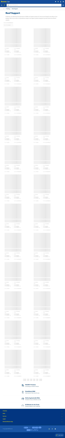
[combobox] (34, 5)
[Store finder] (58, 1)
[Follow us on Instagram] (49, 428)
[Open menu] (1, 5)
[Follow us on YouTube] (55, 428)
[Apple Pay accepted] (32, 430)
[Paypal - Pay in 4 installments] (28, 430)
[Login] (60, 1)
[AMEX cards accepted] (33, 427)
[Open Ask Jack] (4, 5)
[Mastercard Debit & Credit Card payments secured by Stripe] (39, 427)
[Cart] (63, 1)
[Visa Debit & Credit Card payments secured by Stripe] (36, 427)
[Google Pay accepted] (36, 430)
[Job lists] (55, 1)
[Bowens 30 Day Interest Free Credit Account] (28, 427)
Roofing (8, 8)
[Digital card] (63, 5)
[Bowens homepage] (5, 1)
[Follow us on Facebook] (52, 428)
